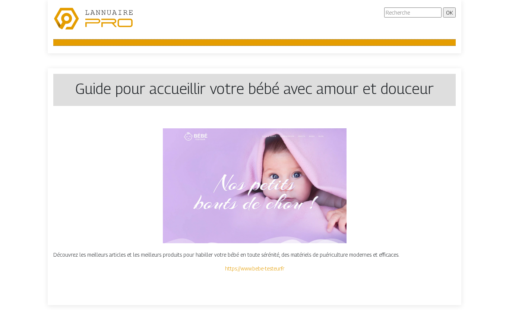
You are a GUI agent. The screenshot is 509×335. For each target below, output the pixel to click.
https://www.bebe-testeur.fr (254, 268)
